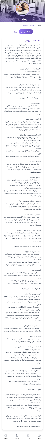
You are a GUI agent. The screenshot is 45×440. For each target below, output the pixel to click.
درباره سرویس (26, 31)
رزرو (15, 31)
